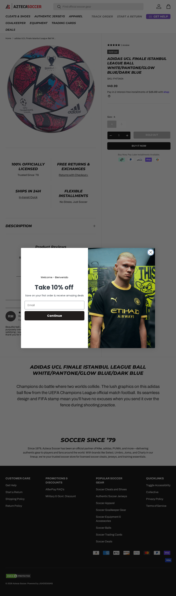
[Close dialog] (151, 252)
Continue (54, 316)
